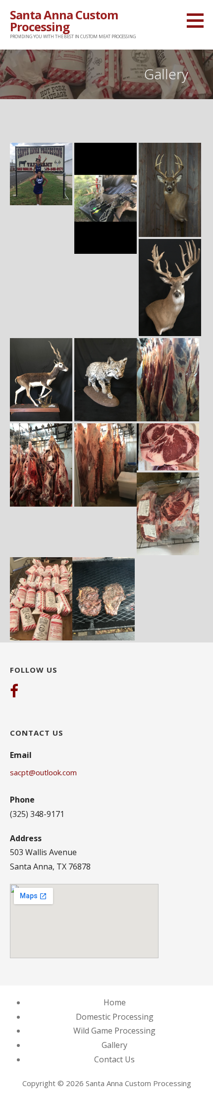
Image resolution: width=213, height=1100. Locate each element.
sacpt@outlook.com (43, 772)
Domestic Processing (115, 1016)
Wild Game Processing (114, 1030)
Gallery (114, 1045)
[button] (198, 20)
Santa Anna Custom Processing (64, 20)
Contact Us (114, 1059)
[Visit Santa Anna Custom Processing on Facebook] (14, 692)
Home (115, 1002)
